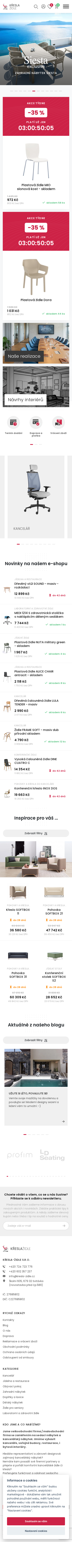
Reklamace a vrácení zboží (20, 1341)
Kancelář (8, 1375)
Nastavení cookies (36, 1530)
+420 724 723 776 (20, 1266)
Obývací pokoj (12, 1386)
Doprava (8, 1336)
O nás (6, 1331)
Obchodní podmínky (16, 1347)
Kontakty (8, 1320)
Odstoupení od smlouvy (18, 1357)
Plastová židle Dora (36, 300)
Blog (5, 1325)
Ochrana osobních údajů (19, 1352)
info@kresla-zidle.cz (21, 1276)
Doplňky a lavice (13, 1397)
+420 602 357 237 (20, 1271)
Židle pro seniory (13, 1408)
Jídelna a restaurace (16, 1381)
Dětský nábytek (13, 1402)
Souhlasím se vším (36, 1521)
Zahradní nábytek (14, 1392)
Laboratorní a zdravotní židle (21, 1413)
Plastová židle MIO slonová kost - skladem (36, 187)
